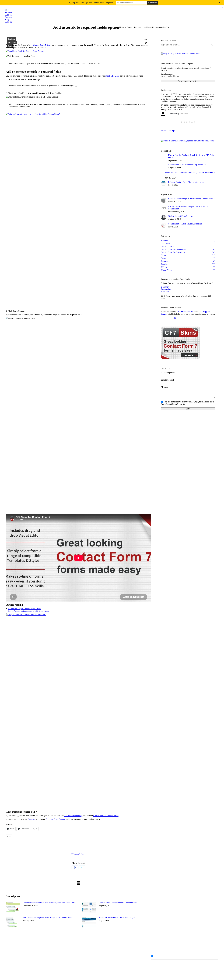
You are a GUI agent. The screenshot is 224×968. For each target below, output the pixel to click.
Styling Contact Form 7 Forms (180, 216)
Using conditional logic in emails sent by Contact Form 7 (191, 199)
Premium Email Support (55, 819)
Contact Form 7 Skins (42, 45)
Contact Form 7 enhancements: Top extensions (118, 903)
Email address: (167, 74)
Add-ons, (32, 819)
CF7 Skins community (73, 816)
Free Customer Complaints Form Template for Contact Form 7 (48, 917)
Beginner (11, 39)
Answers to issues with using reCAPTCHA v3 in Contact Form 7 (188, 207)
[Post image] (13, 907)
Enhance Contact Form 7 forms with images (117, 917)
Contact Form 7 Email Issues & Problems (185, 224)
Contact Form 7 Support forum (105, 816)
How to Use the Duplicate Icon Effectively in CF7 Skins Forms (49, 903)
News (10, 46)
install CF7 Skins (112, 76)
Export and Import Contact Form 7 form (24, 609)
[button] (181, 122)
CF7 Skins (12, 43)
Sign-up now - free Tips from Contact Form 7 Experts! (91, 3)
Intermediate (166, 289)
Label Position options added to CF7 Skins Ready (28, 611)
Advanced (165, 291)
